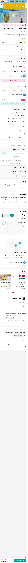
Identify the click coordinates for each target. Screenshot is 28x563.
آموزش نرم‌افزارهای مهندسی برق (20, 332)
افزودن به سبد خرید (13, 103)
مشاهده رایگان (4, 153)
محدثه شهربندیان (16, 298)
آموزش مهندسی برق (9, 332)
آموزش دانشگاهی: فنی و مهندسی (19, 335)
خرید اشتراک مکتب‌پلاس (13, 80)
